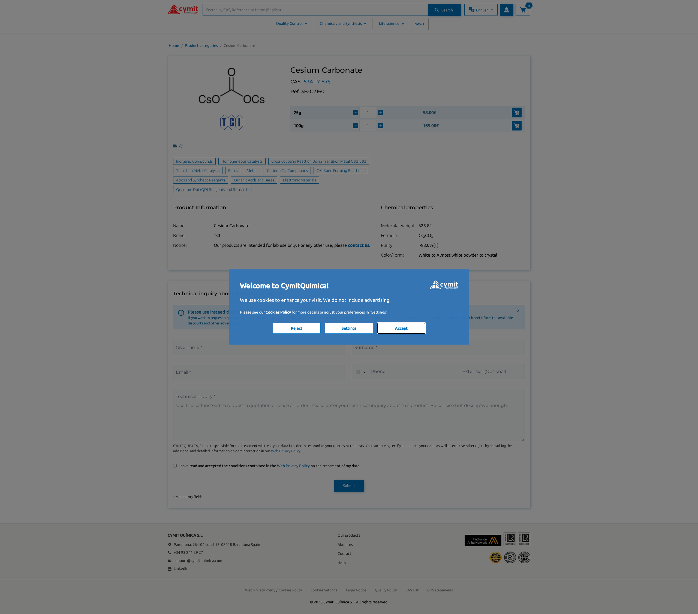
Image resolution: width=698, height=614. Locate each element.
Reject (296, 328)
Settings (349, 328)
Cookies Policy (278, 312)
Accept (401, 328)
